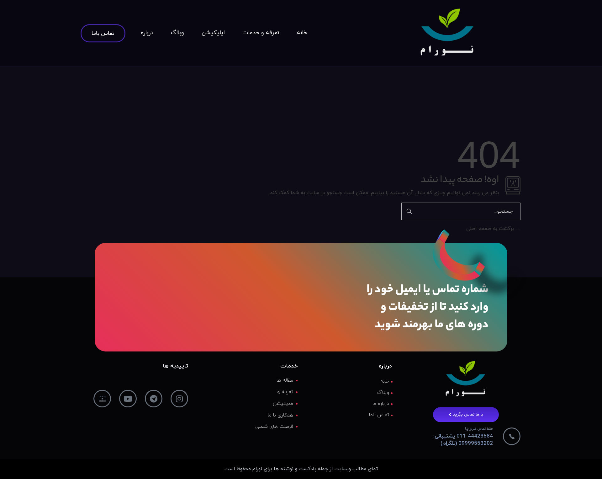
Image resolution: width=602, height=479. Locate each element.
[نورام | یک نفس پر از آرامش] (447, 32)
